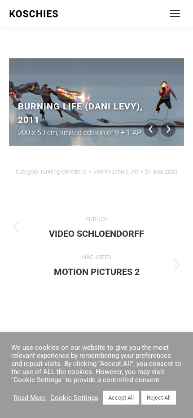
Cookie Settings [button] (74, 398)
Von (115, 171)
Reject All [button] (159, 397)
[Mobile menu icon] (175, 13)
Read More (29, 398)
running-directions (64, 171)
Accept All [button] (121, 397)
